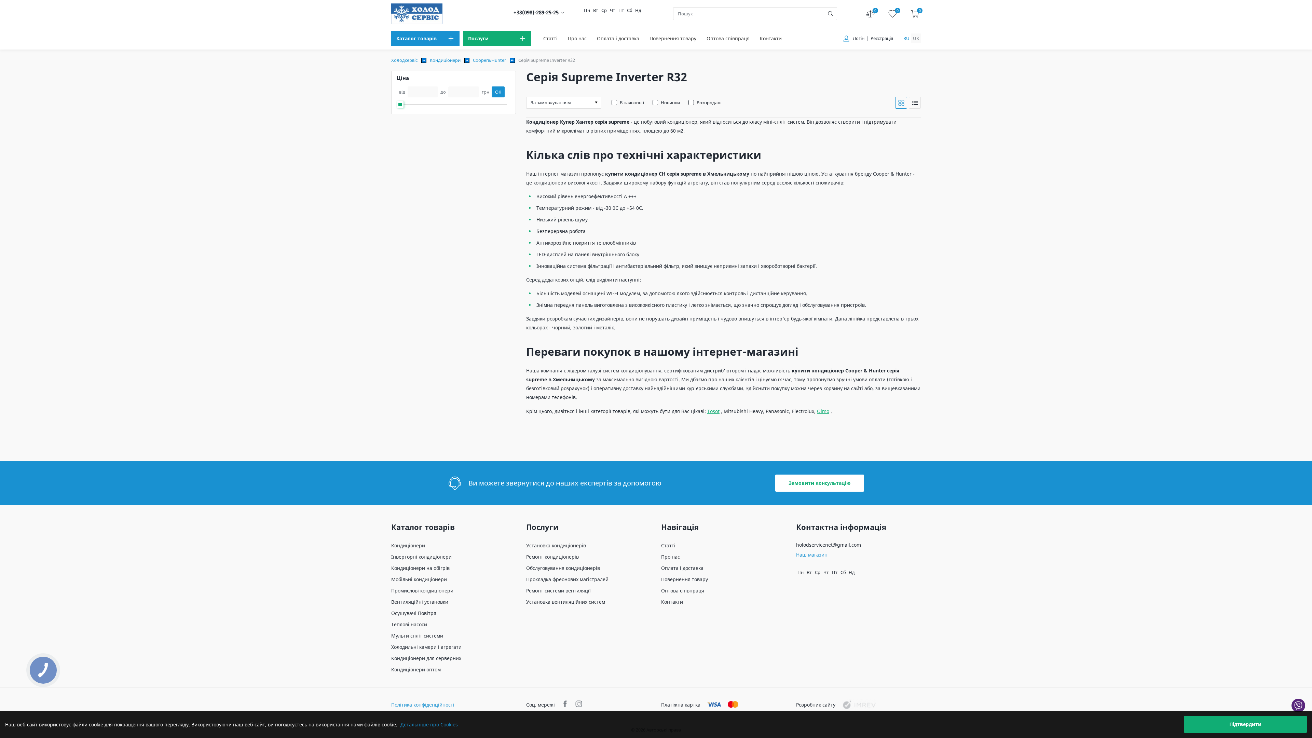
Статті (550, 38)
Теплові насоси (409, 624)
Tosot (713, 411)
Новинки (670, 102)
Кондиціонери (445, 60)
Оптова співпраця (728, 38)
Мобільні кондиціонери (419, 579)
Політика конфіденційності (422, 704)
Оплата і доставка (618, 38)
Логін (858, 38)
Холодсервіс (404, 60)
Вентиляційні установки (419, 602)
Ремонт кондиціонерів (552, 557)
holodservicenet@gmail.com (828, 545)
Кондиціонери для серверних (426, 658)
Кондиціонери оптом (416, 669)
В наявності (632, 102)
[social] (566, 704)
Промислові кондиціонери (422, 590)
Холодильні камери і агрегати (426, 647)
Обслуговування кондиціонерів (563, 568)
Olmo (823, 411)
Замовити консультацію (819, 483)
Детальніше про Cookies (429, 724)
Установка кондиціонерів (556, 545)
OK (498, 92)
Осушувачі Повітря (413, 613)
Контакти (771, 38)
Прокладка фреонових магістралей (567, 579)
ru (906, 38)
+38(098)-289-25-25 (536, 12)
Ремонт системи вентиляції (558, 590)
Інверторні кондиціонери (421, 557)
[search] (830, 14)
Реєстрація (882, 38)
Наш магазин (812, 554)
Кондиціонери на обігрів (420, 568)
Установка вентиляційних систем (565, 602)
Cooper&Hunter (489, 60)
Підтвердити (1245, 724)
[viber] (1298, 705)
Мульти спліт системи (417, 635)
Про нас (577, 38)
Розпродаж (709, 102)
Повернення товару (673, 38)
